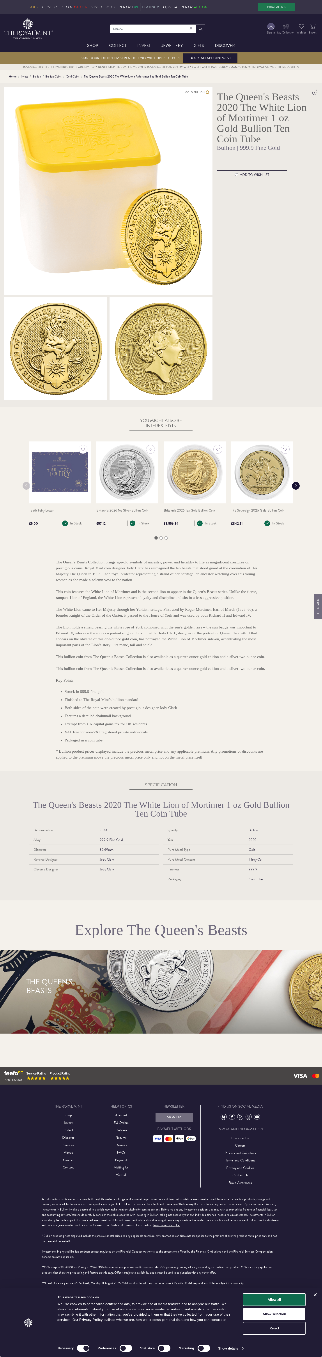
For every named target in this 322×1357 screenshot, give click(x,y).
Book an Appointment (210, 58)
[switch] (126, 1348)
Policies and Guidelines (240, 1153)
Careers (68, 1160)
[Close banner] (315, 1294)
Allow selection (274, 1314)
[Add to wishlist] (83, 449)
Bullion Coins (53, 76)
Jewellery (172, 45)
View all (121, 1174)
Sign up (174, 1117)
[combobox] (153, 29)
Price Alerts (276, 7)
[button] (156, 538)
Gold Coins (73, 76)
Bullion (36, 76)
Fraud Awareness (240, 1182)
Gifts (199, 45)
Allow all (274, 1299)
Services (68, 1145)
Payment (121, 1160)
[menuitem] (271, 29)
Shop (92, 45)
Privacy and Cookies (240, 1167)
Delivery (121, 1130)
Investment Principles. (166, 1225)
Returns (121, 1137)
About (68, 1152)
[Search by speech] (191, 29)
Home (12, 76)
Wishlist (301, 32)
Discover (225, 45)
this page (108, 1272)
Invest (144, 45)
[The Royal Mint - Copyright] (29, 28)
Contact (68, 1167)
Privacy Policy (91, 1320)
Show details (228, 1348)
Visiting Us (121, 1167)
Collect (117, 45)
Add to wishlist (254, 174)
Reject (274, 1328)
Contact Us (240, 1175)
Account (121, 1115)
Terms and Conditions (240, 1160)
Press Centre (240, 1138)
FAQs (121, 1152)
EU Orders (121, 1122)
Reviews (121, 1145)
